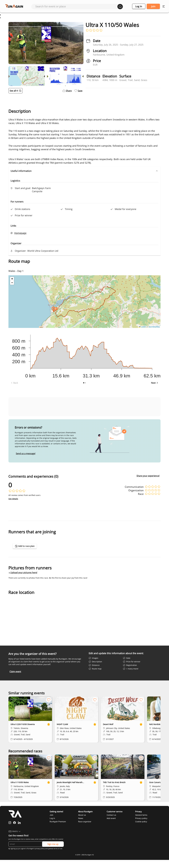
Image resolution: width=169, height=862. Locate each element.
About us (82, 815)
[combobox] (76, 6)
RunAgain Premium (58, 821)
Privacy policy (141, 818)
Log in (138, 6)
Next (153, 382)
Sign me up (52, 844)
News (80, 818)
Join (153, 6)
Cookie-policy (141, 821)
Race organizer (84, 821)
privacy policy (40, 848)
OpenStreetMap (154, 327)
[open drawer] (163, 6)
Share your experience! (148, 475)
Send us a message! (25, 453)
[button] (84, 171)
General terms (141, 815)
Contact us (111, 815)
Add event (111, 818)
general (50, 848)
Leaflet (143, 327)
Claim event (15, 671)
